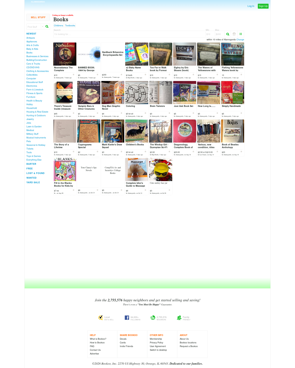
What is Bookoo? (98, 338)
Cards (123, 342)
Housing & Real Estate (37, 111)
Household (31, 107)
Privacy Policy (156, 342)
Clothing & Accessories (37, 71)
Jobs (28, 122)
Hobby (29, 104)
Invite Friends (126, 346)
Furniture (30, 96)
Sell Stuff (38, 17)
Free (29, 168)
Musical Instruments (36, 137)
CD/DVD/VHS (32, 67)
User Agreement (158, 346)
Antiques (30, 37)
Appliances (31, 41)
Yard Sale (33, 182)
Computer (31, 78)
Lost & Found (35, 173)
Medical (30, 130)
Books (29, 52)
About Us (184, 338)
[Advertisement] (37, 231)
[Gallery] (241, 34)
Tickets (29, 148)
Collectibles (31, 74)
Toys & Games (33, 156)
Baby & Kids (32, 48)
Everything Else (33, 159)
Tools (29, 152)
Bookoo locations (188, 342)
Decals (123, 338)
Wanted (31, 177)
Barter (31, 163)
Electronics (31, 85)
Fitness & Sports (34, 93)
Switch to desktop (158, 349)
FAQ (92, 346)
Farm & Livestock (34, 89)
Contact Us (95, 349)
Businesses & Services (37, 56)
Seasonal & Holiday (35, 144)
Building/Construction (36, 59)
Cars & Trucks (33, 63)
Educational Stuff (34, 82)
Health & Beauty (34, 100)
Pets (28, 141)
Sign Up (263, 6)
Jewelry (30, 119)
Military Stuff (32, 133)
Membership (156, 338)
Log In (251, 6)
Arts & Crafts (32, 45)
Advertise (94, 353)
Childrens (58, 25)
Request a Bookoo (189, 346)
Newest (31, 33)
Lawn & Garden (34, 126)
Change (240, 39)
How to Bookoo (97, 342)
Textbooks (70, 25)
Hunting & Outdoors (36, 115)
